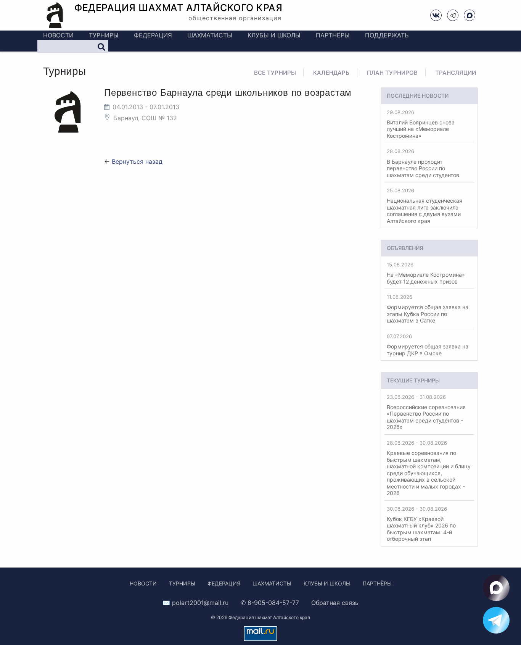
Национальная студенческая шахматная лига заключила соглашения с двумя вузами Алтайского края (424, 205)
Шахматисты (209, 35)
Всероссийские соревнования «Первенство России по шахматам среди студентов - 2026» (426, 412)
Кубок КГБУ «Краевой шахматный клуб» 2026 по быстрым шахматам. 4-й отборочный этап (421, 524)
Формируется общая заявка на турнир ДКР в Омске (427, 344)
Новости (58, 35)
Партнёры (333, 35)
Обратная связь (335, 602)
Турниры (104, 35)
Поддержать (386, 35)
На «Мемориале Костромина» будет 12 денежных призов (426, 273)
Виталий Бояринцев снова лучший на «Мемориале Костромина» (421, 124)
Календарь (331, 72)
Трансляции (455, 72)
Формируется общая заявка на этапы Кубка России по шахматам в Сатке (427, 309)
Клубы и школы (274, 35)
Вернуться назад (137, 161)
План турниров (392, 72)
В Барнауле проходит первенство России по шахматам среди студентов (423, 163)
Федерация (153, 35)
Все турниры (275, 72)
